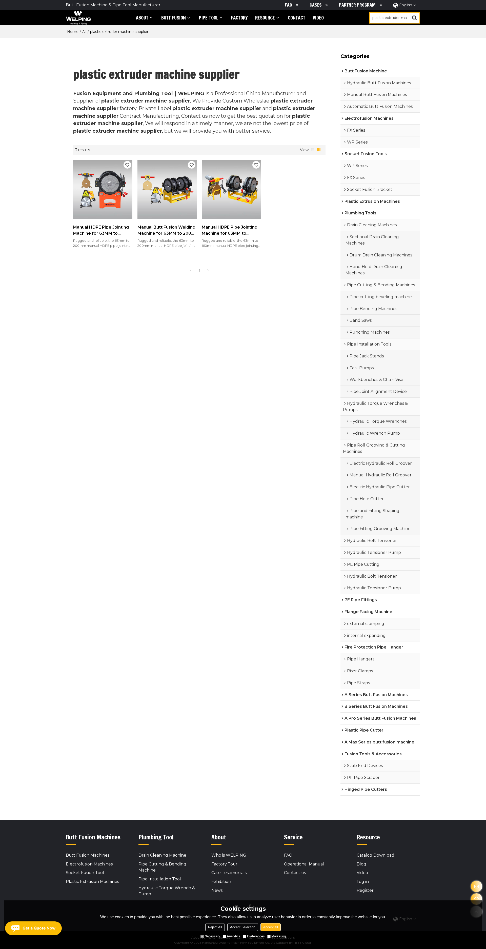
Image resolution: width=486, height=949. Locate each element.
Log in (363, 881)
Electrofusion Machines (89, 864)
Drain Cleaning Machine (162, 855)
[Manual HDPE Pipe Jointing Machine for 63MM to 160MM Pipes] (231, 189)
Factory (239, 17)
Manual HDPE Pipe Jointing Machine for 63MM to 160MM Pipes (229, 231)
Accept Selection (242, 927)
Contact (296, 17)
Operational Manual (304, 864)
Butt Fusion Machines (87, 855)
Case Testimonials (229, 872)
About (142, 17)
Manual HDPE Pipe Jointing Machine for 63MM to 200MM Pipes (101, 231)
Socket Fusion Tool (85, 872)
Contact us (295, 872)
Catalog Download (375, 855)
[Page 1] (191, 270)
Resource (265, 17)
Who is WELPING (228, 855)
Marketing (278, 936)
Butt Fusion (173, 17)
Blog (361, 864)
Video (318, 17)
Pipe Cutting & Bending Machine (162, 867)
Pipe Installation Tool (159, 879)
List (313, 149)
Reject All (215, 927)
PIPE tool (208, 17)
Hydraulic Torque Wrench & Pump (166, 891)
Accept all (270, 927)
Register (365, 890)
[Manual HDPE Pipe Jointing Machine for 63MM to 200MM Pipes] (102, 189)
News (216, 890)
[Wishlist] (476, 899)
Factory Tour (224, 864)
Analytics (233, 936)
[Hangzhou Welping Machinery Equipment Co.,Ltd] (78, 17)
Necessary (212, 936)
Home (72, 31)
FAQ (288, 5)
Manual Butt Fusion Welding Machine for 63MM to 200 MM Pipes (166, 231)
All (84, 31)
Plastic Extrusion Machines (92, 881)
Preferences (256, 936)
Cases (316, 5)
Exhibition (221, 881)
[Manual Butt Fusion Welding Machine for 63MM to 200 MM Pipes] (167, 189)
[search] (414, 18)
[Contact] (476, 886)
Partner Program (357, 5)
